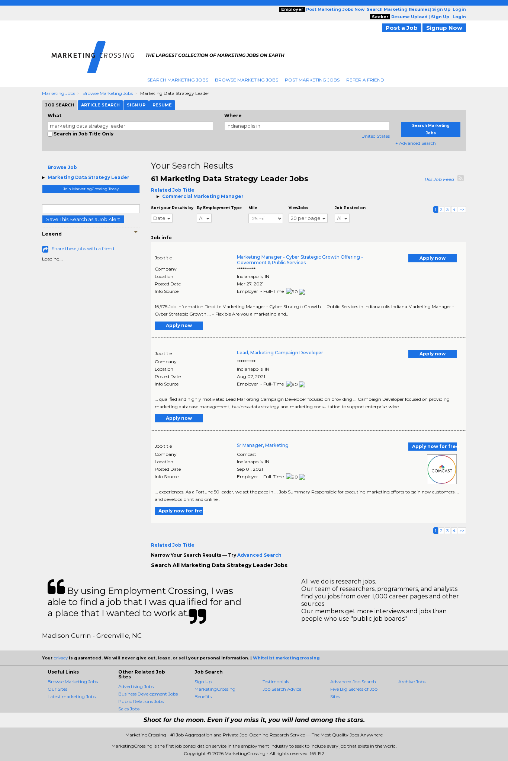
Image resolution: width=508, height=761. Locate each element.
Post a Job (402, 27)
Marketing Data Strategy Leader (88, 177)
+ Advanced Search (415, 143)
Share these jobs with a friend (83, 248)
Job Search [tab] (59, 105)
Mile (252, 207)
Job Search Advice (282, 689)
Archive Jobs (411, 681)
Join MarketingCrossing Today (91, 188)
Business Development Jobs (148, 694)
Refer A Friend (365, 80)
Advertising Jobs (136, 686)
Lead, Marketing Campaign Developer (280, 352)
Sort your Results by (172, 207)
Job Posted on (350, 207)
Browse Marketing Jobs (246, 80)
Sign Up (203, 681)
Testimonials (276, 681)
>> (461, 209)
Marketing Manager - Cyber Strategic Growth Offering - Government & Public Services (300, 259)
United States (375, 136)
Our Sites (57, 689)
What (54, 115)
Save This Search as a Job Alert (83, 219)
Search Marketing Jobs (177, 80)
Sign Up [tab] (136, 105)
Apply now (432, 258)
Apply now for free (434, 446)
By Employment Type (219, 207)
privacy (61, 658)
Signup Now (444, 27)
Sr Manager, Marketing (263, 445)
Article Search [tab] (100, 105)
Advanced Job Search (353, 681)
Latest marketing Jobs (72, 696)
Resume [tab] (162, 105)
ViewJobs (298, 207)
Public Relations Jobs (141, 701)
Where (233, 115)
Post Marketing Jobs (312, 80)
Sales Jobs (128, 709)
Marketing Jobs (58, 93)
